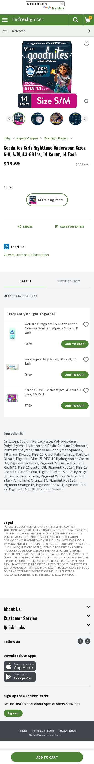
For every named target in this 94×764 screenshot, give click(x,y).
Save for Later (72, 227)
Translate (58, 8)
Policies (23, 730)
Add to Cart (75, 344)
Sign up (13, 713)
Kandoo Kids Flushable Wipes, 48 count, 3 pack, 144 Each (53, 392)
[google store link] (20, 680)
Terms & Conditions (43, 730)
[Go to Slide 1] (18, 119)
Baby (7, 138)
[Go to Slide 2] (37, 119)
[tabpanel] (47, 389)
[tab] (25, 281)
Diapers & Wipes (27, 138)
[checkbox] (86, 44)
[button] (75, 19)
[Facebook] (80, 642)
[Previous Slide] (9, 119)
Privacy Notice (67, 730)
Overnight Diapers (56, 138)
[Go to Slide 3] (56, 119)
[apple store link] (20, 669)
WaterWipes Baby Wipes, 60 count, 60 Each (51, 361)
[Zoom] (86, 101)
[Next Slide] (84, 119)
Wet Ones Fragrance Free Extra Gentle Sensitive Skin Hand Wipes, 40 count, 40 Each (52, 328)
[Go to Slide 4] (75, 119)
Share (27, 227)
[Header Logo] (27, 19)
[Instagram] (87, 642)
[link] (69, 226)
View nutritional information (26, 255)
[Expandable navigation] (5, 20)
